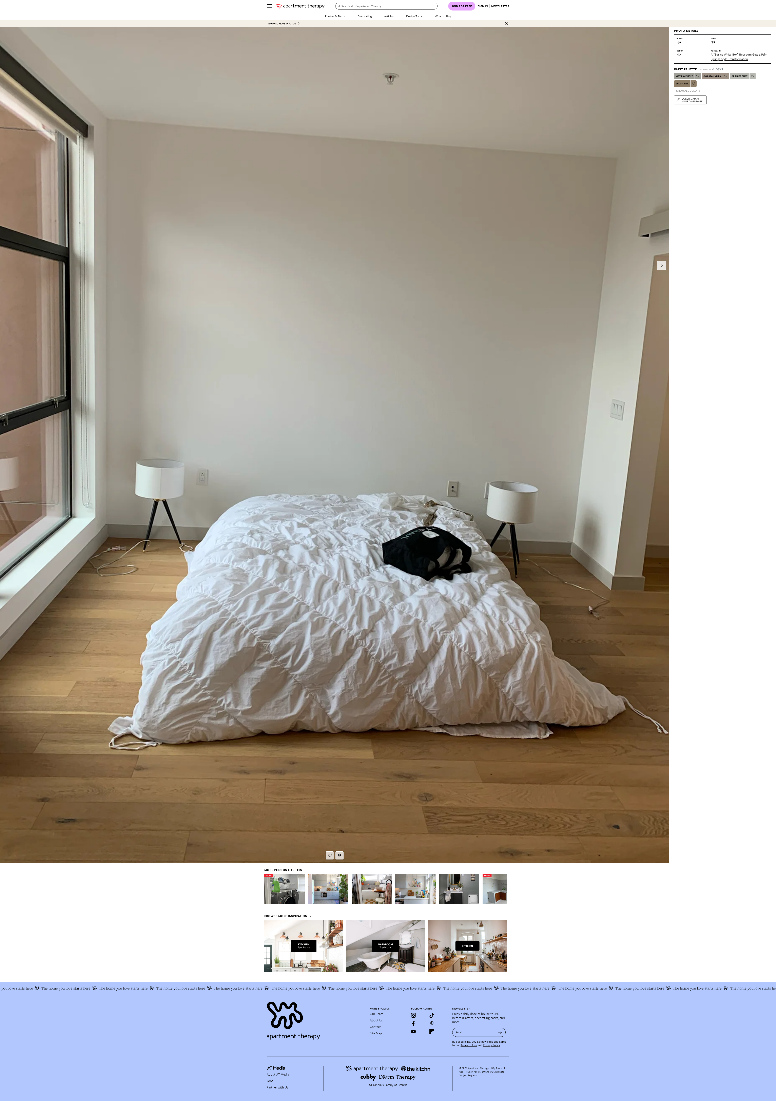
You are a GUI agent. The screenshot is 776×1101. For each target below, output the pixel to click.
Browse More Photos (282, 23)
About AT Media (278, 1074)
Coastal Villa (712, 76)
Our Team (376, 1013)
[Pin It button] (339, 855)
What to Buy (443, 16)
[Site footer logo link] (316, 1018)
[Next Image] (661, 265)
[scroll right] (503, 889)
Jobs (270, 1080)
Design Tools (414, 16)
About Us (376, 1020)
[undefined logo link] (300, 6)
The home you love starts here (64, 988)
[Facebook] (413, 1023)
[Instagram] (413, 1015)
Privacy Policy (491, 1045)
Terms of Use (469, 1045)
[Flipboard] (431, 1031)
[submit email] (500, 1032)
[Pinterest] (431, 1023)
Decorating (364, 16)
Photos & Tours (335, 16)
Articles (389, 16)
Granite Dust (740, 76)
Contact (375, 1026)
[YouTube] (413, 1031)
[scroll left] (267, 889)
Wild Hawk (682, 83)
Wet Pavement (684, 76)
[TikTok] (431, 1015)
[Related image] (284, 889)
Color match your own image (692, 100)
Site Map (376, 1033)
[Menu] (269, 6)
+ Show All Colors (687, 90)
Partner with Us (277, 1087)
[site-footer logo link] (276, 1068)
